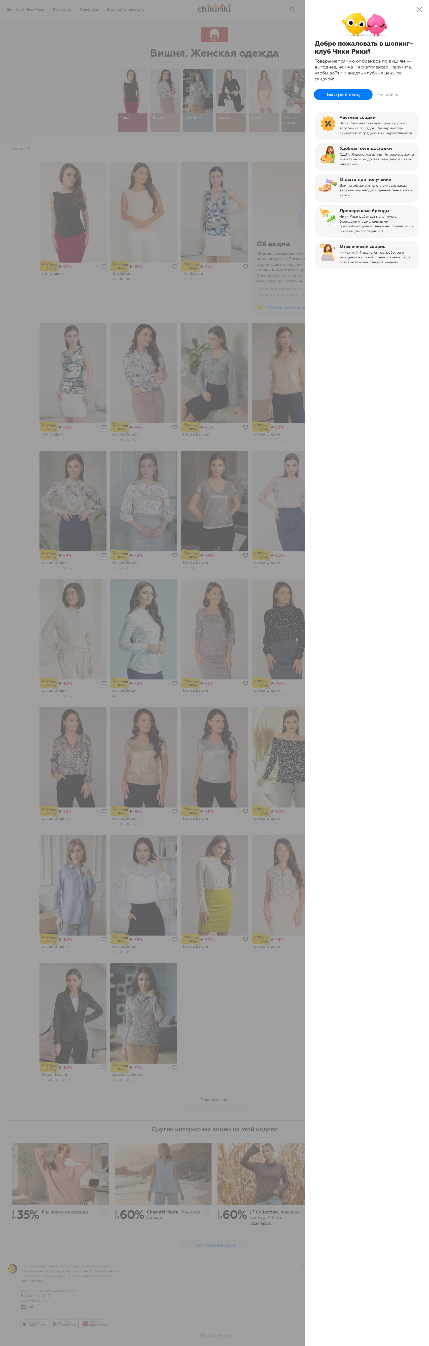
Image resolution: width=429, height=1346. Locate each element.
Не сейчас (388, 94)
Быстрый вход (343, 94)
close (419, 9)
